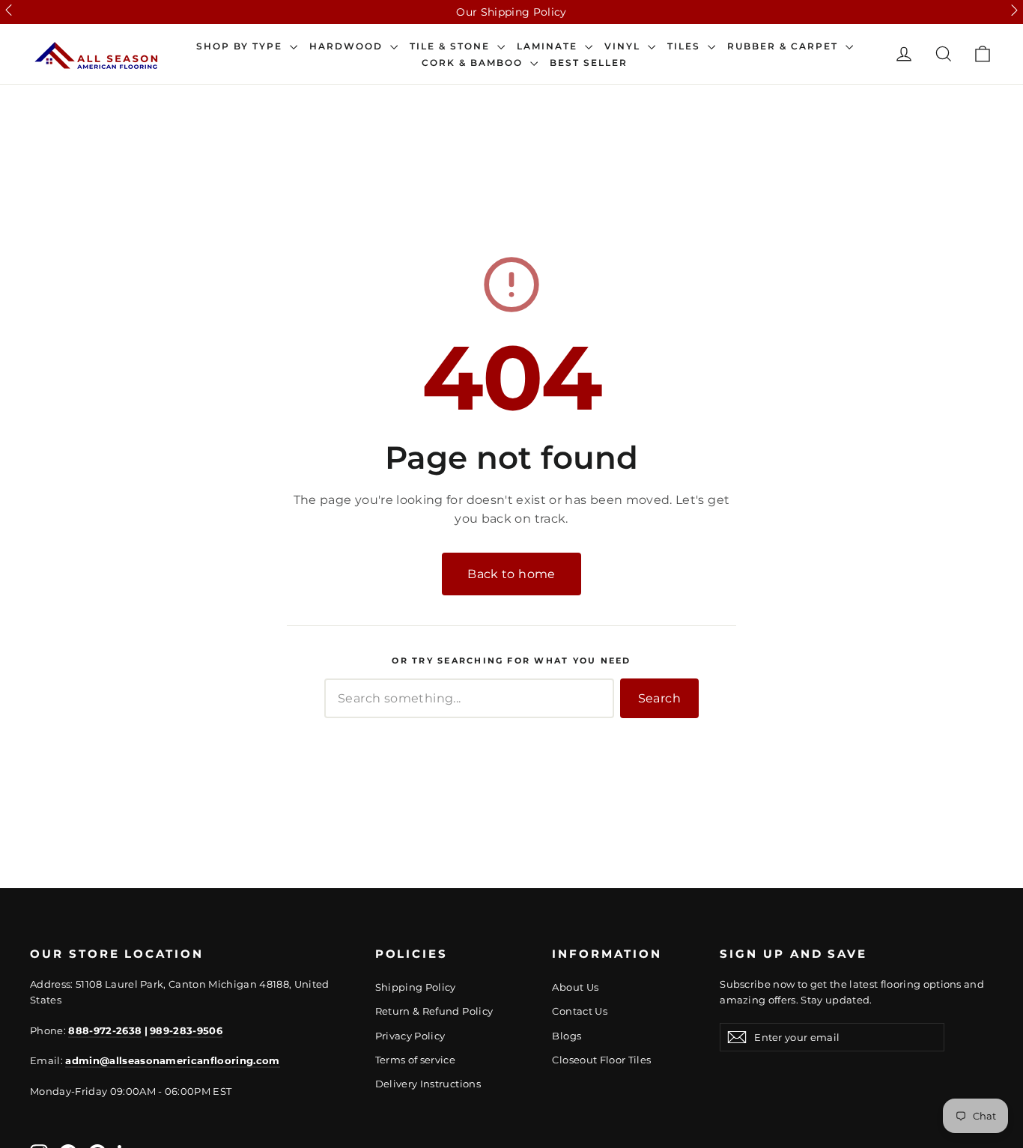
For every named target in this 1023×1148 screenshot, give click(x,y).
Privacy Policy (410, 1036)
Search (659, 698)
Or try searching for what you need (511, 661)
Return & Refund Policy (434, 1011)
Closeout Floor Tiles (601, 1060)
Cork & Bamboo (474, 63)
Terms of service (415, 1060)
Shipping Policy (415, 987)
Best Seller (589, 63)
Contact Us (579, 1011)
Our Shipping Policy (511, 12)
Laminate (549, 46)
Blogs (566, 1036)
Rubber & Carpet (784, 46)
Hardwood (347, 46)
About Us (575, 987)
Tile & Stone (452, 46)
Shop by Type (241, 46)
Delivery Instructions (428, 1084)
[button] (8, 10)
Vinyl (624, 46)
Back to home (511, 574)
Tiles (685, 46)
